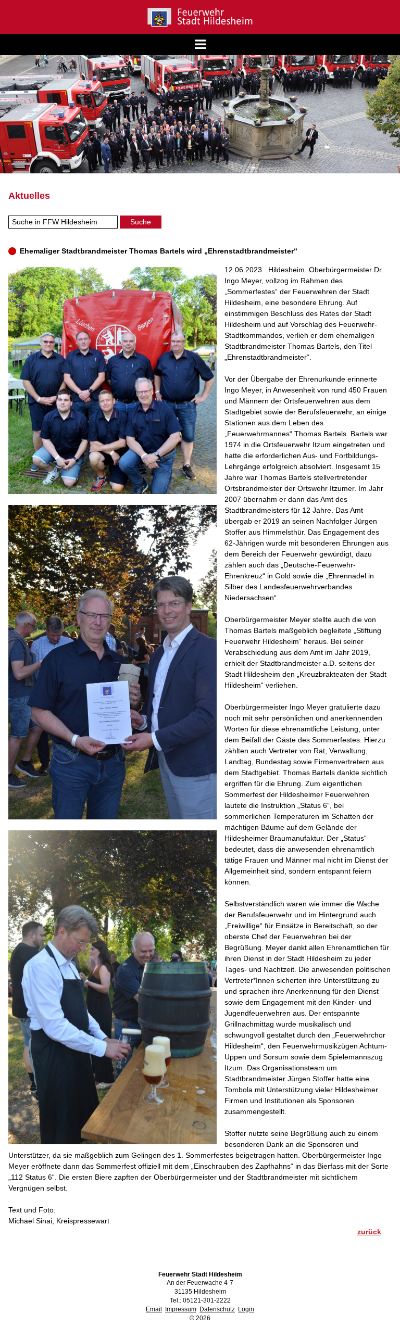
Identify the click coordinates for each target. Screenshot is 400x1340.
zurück (369, 1232)
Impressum (180, 1309)
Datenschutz (217, 1309)
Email (154, 1309)
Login (246, 1309)
